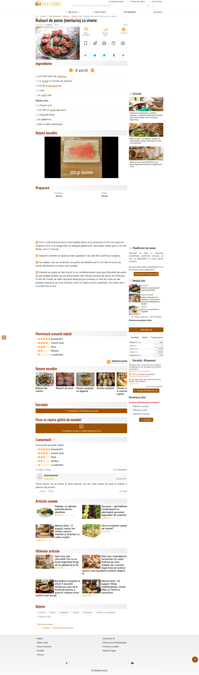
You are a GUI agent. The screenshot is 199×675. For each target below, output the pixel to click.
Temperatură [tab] (157, 337)
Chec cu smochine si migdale (150, 310)
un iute (44, 95)
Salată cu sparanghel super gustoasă (150, 289)
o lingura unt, (45, 105)
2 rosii (41, 90)
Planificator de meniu (145, 274)
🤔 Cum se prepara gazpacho (142, 374)
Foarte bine (57, 343)
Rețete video (42, 643)
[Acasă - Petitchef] (37, 16)
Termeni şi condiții (111, 647)
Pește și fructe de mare (63, 628)
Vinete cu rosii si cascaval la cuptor (125, 391)
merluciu (61, 76)
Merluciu (88, 612)
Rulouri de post (64, 388)
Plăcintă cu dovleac (141, 414)
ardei (44, 95)
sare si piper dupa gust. (50, 124)
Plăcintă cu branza (141, 406)
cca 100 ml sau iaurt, (52, 110)
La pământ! (57, 354)
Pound (134, 352)
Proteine (46, 628)
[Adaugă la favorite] (85, 43)
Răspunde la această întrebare (139, 371)
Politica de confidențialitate (115, 643)
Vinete (76, 612)
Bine (53, 346)
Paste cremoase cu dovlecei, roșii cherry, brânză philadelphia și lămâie (150, 300)
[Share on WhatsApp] (104, 55)
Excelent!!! (57, 339)
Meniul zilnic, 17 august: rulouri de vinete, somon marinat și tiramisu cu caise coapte (67, 531)
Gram (133, 345)
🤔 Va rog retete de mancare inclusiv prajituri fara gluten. (145, 380)
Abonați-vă (146, 330)
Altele (157, 12)
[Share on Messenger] (95, 55)
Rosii (52, 612)
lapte (53, 110)
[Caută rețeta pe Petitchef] (148, 5)
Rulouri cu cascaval (106, 612)
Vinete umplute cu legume (85, 389)
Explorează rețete (45, 624)
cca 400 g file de (52, 76)
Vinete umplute (105, 388)
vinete (45, 81)
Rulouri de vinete (41, 389)
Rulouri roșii (44, 616)
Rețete (72, 12)
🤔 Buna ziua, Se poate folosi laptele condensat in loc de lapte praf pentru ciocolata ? (145, 367)
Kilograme (135, 355)
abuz (124, 491)
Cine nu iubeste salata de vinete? (114, 527)
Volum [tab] (145, 337)
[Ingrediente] (4, 337)
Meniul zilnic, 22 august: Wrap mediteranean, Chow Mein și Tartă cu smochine (113, 587)
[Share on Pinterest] (123, 55)
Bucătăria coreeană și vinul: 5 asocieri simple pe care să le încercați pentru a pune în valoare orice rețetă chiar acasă (58, 588)
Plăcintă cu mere (140, 410)
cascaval (52, 85)
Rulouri (42, 612)
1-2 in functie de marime (55, 81)
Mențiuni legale (109, 651)
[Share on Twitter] (114, 55)
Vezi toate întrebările (154, 387)
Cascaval (64, 612)
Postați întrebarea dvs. (147, 390)
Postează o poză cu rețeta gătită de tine (81, 431)
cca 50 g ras (49, 85)
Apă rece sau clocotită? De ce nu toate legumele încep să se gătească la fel (67, 560)
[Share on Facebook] (85, 55)
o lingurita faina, (46, 114)
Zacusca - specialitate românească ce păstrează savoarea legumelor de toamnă (114, 510)
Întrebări (129, 12)
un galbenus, (45, 119)
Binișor (55, 350)
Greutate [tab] (135, 337)
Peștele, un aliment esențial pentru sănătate (66, 509)
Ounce (134, 349)
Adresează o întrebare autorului (82, 411)
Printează (157, 317)
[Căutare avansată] (153, 6)
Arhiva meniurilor (141, 317)
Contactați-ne (109, 639)
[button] (39, 43)
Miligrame (135, 342)
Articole (100, 12)
